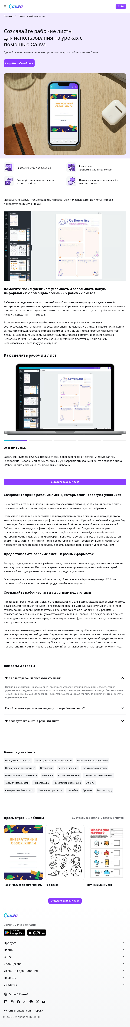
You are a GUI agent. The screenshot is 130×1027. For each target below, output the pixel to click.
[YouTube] (43, 1001)
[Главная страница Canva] (16, 6)
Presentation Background (67, 782)
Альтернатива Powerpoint (19, 790)
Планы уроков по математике (21, 775)
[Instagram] (12, 1001)
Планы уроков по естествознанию (53, 760)
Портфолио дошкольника (98, 775)
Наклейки (73, 790)
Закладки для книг (68, 767)
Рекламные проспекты (50, 790)
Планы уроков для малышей (20, 767)
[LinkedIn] (5, 1001)
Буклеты (87, 790)
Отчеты (90, 782)
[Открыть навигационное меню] (5, 6)
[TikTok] (24, 1001)
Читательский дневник (95, 767)
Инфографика (41, 782)
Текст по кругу (104, 790)
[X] (37, 1001)
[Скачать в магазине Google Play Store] (14, 935)
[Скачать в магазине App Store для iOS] (36, 935)
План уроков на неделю (17, 760)
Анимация (47, 775)
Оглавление (46, 767)
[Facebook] (18, 1001)
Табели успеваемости (17, 782)
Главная (8, 16)
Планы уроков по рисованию (92, 760)
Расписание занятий (69, 775)
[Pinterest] (31, 1001)
